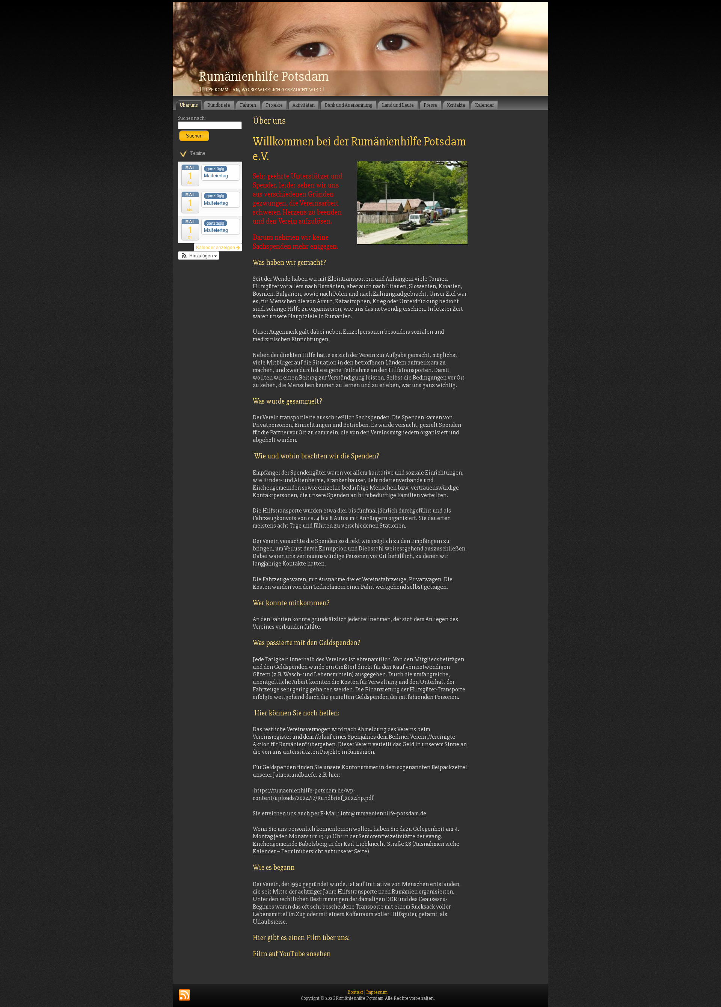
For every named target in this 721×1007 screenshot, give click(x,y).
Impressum (377, 992)
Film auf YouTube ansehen (292, 954)
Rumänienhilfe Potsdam (264, 76)
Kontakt (355, 992)
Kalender (264, 851)
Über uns (269, 120)
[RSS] (184, 995)
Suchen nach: (192, 118)
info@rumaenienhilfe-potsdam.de (383, 813)
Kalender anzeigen (216, 247)
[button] (198, 255)
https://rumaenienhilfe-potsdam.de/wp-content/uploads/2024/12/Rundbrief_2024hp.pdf (313, 794)
